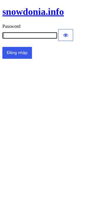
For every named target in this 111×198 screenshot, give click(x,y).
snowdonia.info (33, 11)
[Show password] (65, 35)
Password (11, 26)
